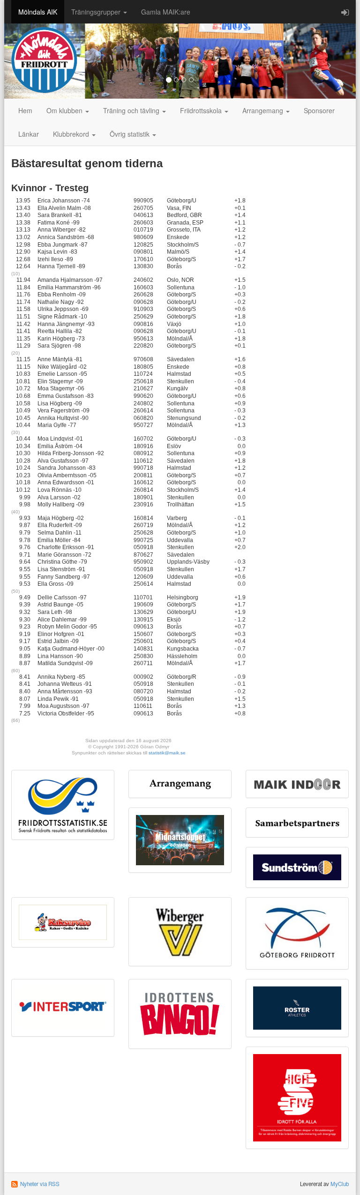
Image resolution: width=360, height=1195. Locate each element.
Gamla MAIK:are (165, 11)
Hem (25, 110)
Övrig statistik (130, 134)
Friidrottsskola (202, 110)
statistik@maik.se (167, 752)
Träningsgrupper (96, 11)
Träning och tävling (132, 110)
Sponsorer (319, 110)
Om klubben (65, 110)
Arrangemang (263, 110)
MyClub (339, 1183)
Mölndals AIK (37, 11)
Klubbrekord (72, 134)
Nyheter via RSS (40, 1183)
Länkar (28, 134)
